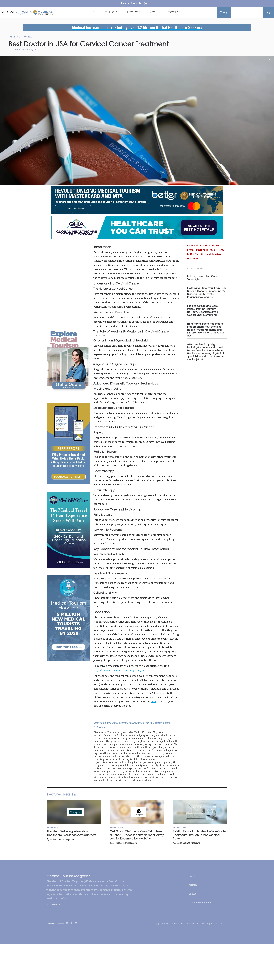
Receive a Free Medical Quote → (137, 3)
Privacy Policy (192, 923)
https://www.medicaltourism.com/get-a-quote (119, 670)
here (153, 701)
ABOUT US (155, 12)
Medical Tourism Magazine (26, 50)
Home (191, 876)
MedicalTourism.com (200, 902)
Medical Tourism (266, 59)
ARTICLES (112, 12)
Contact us (56, 904)
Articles (193, 884)
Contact (192, 893)
